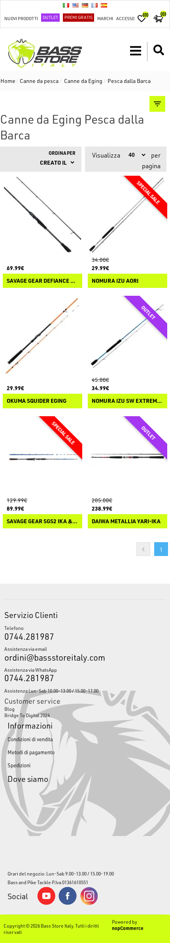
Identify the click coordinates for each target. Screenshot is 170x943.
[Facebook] (68, 903)
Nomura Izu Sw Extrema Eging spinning (127, 401)
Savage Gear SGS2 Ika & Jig (42, 521)
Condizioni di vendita (30, 739)
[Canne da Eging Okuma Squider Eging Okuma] (42, 335)
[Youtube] (46, 903)
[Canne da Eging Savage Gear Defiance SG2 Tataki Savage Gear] (42, 215)
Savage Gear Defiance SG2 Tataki (42, 281)
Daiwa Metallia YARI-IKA (126, 521)
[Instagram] (89, 903)
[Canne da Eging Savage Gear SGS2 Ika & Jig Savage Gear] (42, 455)
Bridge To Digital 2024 (27, 715)
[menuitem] (85, 709)
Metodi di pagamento (31, 752)
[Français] (94, 5)
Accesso (125, 18)
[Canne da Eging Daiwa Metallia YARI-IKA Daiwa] (127, 455)
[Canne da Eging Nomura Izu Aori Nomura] (127, 215)
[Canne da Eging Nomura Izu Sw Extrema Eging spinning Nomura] (127, 335)
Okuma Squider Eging (36, 401)
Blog (9, 709)
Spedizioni (19, 765)
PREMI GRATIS (78, 17)
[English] (75, 5)
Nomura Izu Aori (115, 281)
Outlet (50, 17)
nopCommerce (128, 928)
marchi (105, 18)
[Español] (104, 5)
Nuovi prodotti (21, 18)
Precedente (143, 549)
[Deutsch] (85, 5)
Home (7, 81)
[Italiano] (66, 5)
